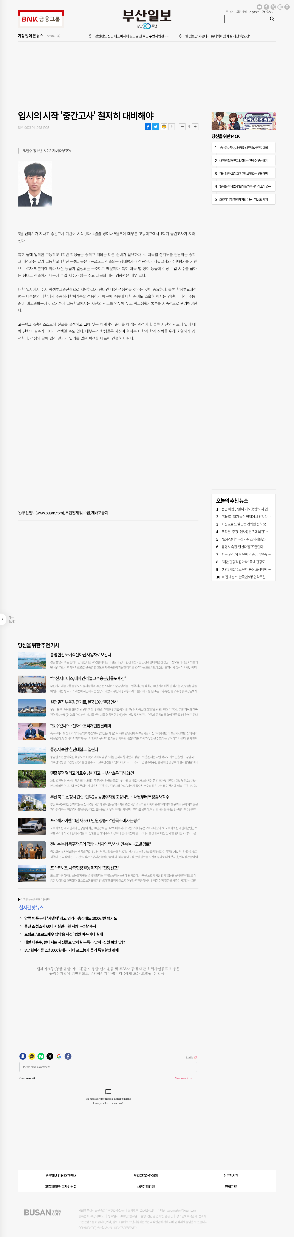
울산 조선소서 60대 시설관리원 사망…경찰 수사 (60, 926)
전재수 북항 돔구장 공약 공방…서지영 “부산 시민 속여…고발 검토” (100, 844)
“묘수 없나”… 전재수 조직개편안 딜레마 (80, 726)
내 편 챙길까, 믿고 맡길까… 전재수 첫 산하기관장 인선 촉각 (251, 160)
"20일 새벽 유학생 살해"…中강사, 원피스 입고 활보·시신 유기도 (137, 36)
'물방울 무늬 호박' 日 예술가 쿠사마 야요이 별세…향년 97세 (251, 186)
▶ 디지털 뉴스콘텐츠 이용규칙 (34, 899)
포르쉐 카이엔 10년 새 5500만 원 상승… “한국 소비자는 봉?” (95, 820)
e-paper (254, 11)
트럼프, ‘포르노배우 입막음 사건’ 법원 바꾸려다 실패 (63, 934)
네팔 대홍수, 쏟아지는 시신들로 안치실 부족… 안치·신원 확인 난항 (74, 942)
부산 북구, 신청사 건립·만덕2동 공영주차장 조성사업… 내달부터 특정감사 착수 (109, 797)
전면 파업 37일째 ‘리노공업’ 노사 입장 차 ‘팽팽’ (251, 508)
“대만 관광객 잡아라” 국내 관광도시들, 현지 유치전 (254, 561)
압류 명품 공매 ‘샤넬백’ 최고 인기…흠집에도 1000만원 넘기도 (70, 918)
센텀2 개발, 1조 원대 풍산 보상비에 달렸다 (249, 569)
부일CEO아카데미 (146, 1175)
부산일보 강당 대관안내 (60, 1175)
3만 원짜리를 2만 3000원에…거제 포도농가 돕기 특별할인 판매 (71, 950)
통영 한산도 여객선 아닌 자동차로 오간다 (80, 654)
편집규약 (231, 1186)
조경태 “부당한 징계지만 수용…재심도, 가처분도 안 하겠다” (252, 199)
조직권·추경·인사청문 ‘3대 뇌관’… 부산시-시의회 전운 (257, 531)
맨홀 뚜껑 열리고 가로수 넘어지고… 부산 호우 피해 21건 (92, 773)
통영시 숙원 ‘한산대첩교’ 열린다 (74, 749)
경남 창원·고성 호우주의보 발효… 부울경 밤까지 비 (247, 173)
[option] (172, 36)
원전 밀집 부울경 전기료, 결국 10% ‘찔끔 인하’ (84, 702)
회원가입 (241, 11)
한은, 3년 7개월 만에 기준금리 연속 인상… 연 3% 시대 (256, 554)
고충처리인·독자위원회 (60, 1186)
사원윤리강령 (146, 1186)
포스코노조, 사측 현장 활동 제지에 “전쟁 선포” (84, 868)
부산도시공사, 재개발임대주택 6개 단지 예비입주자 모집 (249, 147)
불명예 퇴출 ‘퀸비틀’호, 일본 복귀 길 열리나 (213, 36)
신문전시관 (230, 1175)
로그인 (230, 11)
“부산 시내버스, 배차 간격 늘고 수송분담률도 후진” (88, 678)
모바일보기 (267, 11)
